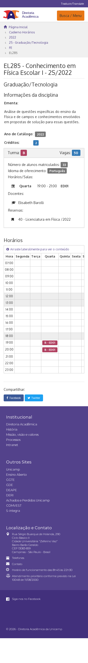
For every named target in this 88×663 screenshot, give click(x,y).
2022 (12, 37)
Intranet (12, 445)
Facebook (14, 398)
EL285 (13, 53)
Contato (17, 564)
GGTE (10, 480)
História (11, 429)
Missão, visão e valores (22, 434)
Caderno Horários (22, 32)
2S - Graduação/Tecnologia (28, 42)
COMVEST (14, 505)
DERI (9, 495)
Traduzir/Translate (72, 3)
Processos (13, 440)
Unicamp (13, 469)
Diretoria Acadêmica (21, 424)
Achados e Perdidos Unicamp (28, 500)
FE (10, 48)
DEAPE (11, 490)
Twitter (35, 398)
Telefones (18, 558)
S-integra (13, 511)
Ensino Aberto (16, 474)
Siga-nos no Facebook (26, 599)
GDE (9, 485)
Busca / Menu (70, 15)
